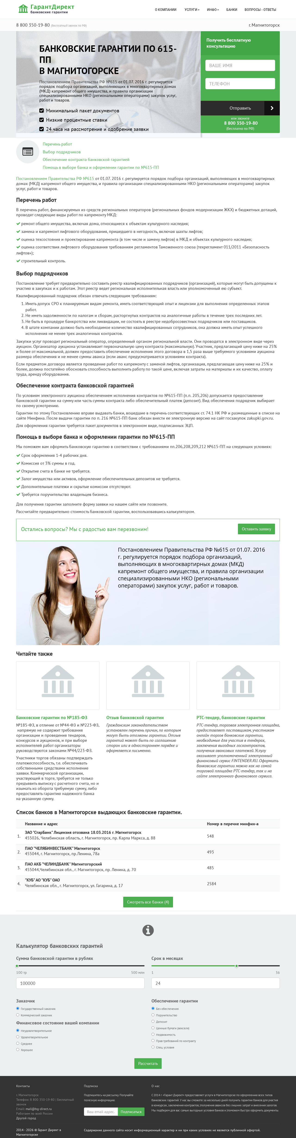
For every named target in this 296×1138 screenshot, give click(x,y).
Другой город (26, 1118)
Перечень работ (57, 144)
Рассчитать (148, 1063)
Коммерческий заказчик (36, 1015)
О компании (166, 10)
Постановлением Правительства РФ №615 (78, 81)
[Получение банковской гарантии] (47, 8)
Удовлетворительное (34, 1037)
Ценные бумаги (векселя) (172, 1028)
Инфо (212, 10)
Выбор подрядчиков (62, 152)
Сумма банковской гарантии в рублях (54, 958)
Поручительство (166, 1015)
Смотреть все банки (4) (148, 902)
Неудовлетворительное (36, 1031)
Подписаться (131, 1111)
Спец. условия (165, 1047)
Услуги (191, 10)
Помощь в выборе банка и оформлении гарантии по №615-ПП (101, 167)
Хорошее (27, 1050)
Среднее (26, 1044)
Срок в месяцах (167, 958)
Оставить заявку (256, 529)
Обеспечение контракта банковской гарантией (86, 159)
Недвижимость (166, 1035)
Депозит (161, 1022)
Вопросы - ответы (260, 10)
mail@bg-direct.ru (39, 1109)
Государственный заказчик (38, 1009)
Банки (231, 10)
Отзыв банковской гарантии (135, 717)
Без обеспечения (167, 1009)
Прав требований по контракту (176, 1041)
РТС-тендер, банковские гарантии (231, 717)
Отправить (240, 108)
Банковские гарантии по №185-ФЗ (51, 717)
